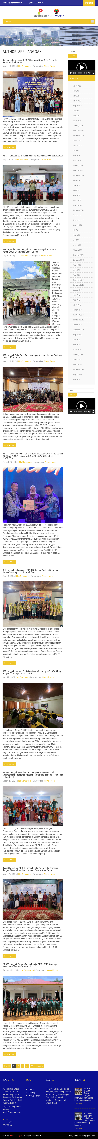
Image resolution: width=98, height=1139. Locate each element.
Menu (8, 21)
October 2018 (77, 325)
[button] (81, 68)
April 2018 (76, 345)
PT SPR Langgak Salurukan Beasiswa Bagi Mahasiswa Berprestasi (33, 155)
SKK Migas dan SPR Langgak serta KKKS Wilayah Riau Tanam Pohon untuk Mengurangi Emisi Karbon (30, 250)
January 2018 (77, 360)
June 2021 (76, 235)
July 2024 (76, 111)
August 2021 (77, 225)
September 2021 (78, 220)
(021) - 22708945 (36, 3)
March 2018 (77, 350)
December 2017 (78, 365)
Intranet (89, 2)
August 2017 (77, 375)
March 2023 (77, 161)
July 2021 (76, 230)
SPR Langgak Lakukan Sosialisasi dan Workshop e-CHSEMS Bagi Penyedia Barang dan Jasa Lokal (32, 672)
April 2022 (76, 195)
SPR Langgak (16, 1136)
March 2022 (77, 200)
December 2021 (78, 205)
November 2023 (78, 136)
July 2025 (76, 91)
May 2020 (76, 270)
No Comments (24, 66)
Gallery (32, 1092)
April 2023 (76, 156)
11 (32, 1066)
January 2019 (77, 310)
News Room (49, 66)
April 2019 (76, 300)
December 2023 (78, 131)
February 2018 (78, 355)
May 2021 (76, 240)
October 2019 (77, 290)
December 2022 (78, 170)
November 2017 (78, 370)
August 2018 (77, 335)
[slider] (80, 73)
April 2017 (76, 380)
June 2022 (76, 185)
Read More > (9, 147)
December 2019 (78, 280)
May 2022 (76, 190)
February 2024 (78, 126)
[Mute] (89, 73)
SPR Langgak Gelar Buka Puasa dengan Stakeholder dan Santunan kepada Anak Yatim (33, 356)
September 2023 (78, 146)
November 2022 (78, 175)
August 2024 (77, 106)
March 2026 (77, 86)
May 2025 (76, 96)
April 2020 (76, 275)
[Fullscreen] (92, 73)
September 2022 (78, 180)
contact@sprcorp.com (12, 3)
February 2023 (78, 166)
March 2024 (77, 121)
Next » (40, 1066)
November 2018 (78, 320)
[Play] (71, 73)
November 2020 (78, 260)
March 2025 (77, 101)
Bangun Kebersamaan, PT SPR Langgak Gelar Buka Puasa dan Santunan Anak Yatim (30, 61)
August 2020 (77, 265)
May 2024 (76, 116)
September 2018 (78, 330)
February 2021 (78, 250)
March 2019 (77, 305)
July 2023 (76, 151)
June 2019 (76, 295)
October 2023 (77, 141)
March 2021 (77, 245)
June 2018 (76, 340)
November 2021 (78, 210)
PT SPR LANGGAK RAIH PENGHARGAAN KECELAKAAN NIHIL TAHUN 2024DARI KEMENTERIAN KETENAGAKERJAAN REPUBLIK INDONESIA (33, 456)
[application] (81, 67)
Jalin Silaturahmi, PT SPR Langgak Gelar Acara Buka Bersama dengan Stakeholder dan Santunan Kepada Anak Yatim (30, 869)
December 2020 (78, 255)
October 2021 (77, 215)
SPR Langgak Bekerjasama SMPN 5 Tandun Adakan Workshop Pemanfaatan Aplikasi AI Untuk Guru (30, 571)
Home (31, 1089)
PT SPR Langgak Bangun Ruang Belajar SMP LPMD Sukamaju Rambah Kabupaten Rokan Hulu (30, 965)
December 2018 (78, 315)
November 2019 (78, 285)
